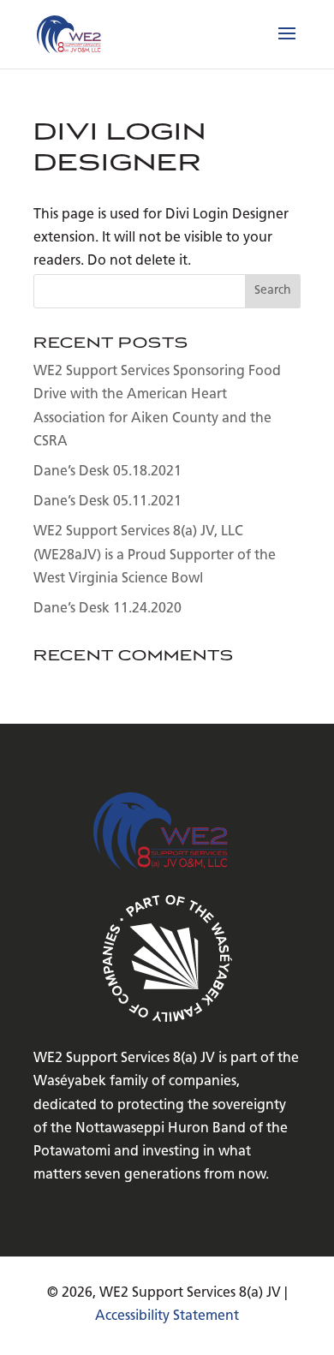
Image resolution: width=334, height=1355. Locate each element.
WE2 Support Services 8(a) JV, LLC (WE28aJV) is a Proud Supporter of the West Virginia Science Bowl (154, 555)
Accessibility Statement (167, 1316)
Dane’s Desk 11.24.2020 (107, 609)
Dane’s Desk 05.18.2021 (107, 472)
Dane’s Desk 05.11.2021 (107, 502)
